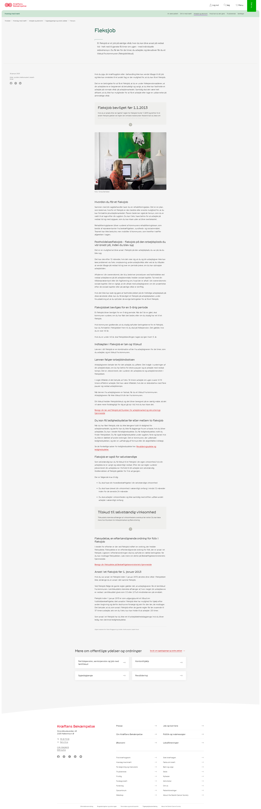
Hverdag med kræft (12, 14)
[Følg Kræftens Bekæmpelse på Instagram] (64, 756)
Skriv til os (64, 742)
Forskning (120, 786)
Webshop (119, 795)
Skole (165, 772)
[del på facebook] (11, 83)
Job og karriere (170, 725)
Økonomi (120, 742)
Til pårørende (231, 13)
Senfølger (241, 13)
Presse (119, 725)
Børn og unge (168, 767)
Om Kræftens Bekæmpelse (129, 734)
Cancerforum (121, 790)
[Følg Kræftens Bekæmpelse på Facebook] (58, 756)
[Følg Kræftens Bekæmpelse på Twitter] (69, 756)
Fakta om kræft (169, 762)
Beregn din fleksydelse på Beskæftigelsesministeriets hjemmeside (123, 564)
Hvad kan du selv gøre (217, 13)
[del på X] (15, 83)
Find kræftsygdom (123, 757)
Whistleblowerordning (86, 806)
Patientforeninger (170, 790)
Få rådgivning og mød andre (127, 767)
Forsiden (8, 21)
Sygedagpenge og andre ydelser (56, 21)
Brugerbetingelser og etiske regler (107, 806)
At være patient (173, 13)
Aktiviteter (167, 781)
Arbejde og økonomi (200, 13)
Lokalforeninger (171, 742)
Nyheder (166, 776)
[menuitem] (213, 5)
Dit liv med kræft (186, 13)
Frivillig (119, 776)
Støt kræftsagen (169, 757)
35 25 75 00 (64, 739)
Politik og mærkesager (174, 734)
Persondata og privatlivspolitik (129, 806)
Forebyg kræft (121, 781)
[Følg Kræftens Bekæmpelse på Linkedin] (75, 756)
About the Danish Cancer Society (175, 795)
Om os (165, 786)
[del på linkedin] (20, 83)
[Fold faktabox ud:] (130, 125)
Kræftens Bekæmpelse (76, 726)
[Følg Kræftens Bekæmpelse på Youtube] (81, 756)
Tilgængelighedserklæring (150, 806)
